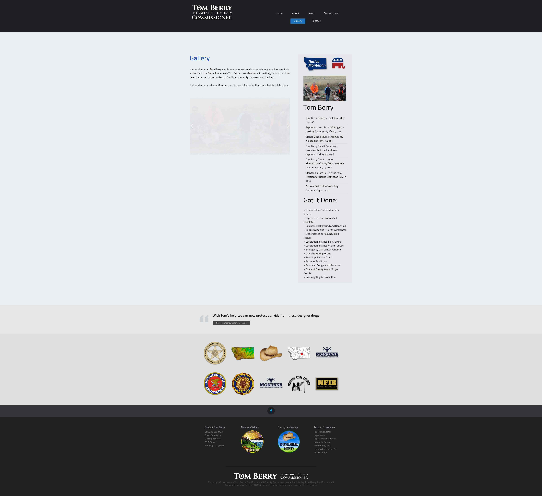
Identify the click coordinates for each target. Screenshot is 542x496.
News (312, 13)
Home (279, 13)
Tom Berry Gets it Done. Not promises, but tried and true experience (321, 150)
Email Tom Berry (213, 435)
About (295, 13)
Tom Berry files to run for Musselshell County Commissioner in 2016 (325, 164)
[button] (191, 126)
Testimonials (331, 13)
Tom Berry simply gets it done (322, 118)
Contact (316, 21)
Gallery (298, 21)
